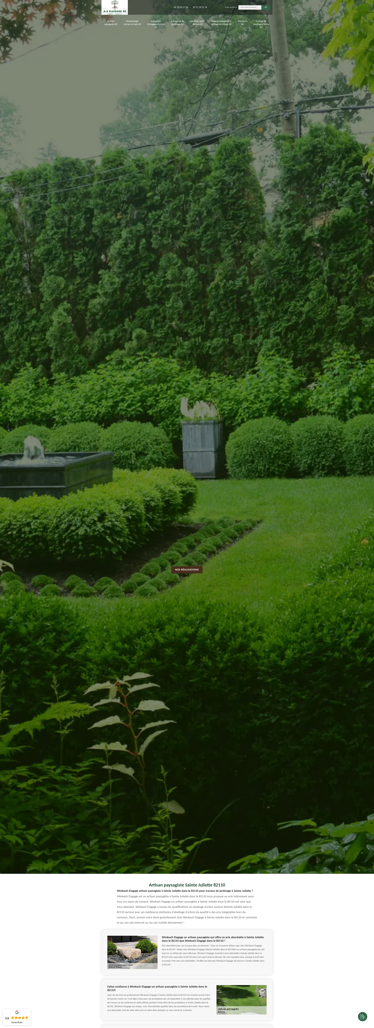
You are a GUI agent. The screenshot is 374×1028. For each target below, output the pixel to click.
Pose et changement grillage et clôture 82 (221, 23)
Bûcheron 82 (242, 23)
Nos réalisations (187, 569)
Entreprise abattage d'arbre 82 (261, 24)
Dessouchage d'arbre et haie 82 (132, 23)
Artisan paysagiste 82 (110, 23)
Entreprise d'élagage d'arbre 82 (155, 24)
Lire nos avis (16, 1022)
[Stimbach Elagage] (115, 7)
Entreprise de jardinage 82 (177, 23)
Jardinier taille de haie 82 (198, 23)
